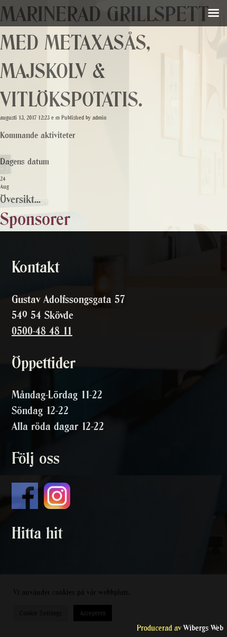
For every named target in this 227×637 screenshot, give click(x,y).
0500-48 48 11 (42, 331)
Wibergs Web (203, 627)
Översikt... (20, 199)
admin (99, 117)
